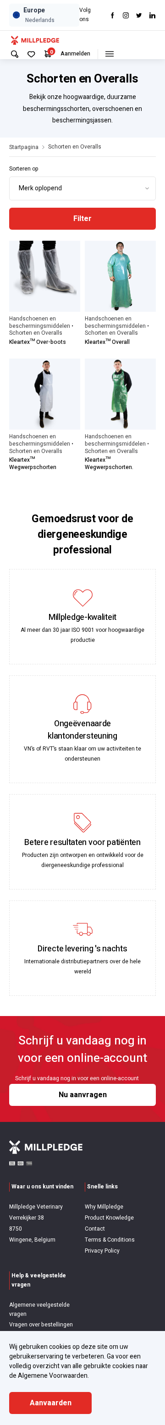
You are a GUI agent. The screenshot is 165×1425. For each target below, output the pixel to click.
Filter (82, 218)
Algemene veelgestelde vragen (39, 1309)
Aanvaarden (51, 1402)
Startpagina (23, 147)
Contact (95, 1229)
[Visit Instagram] (126, 15)
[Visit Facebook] (113, 15)
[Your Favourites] (31, 54)
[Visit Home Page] (35, 39)
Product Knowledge (109, 1218)
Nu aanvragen (83, 1094)
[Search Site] (14, 54)
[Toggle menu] (109, 54)
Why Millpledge (104, 1207)
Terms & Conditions (110, 1240)
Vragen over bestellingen (41, 1324)
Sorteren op (23, 169)
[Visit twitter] (139, 15)
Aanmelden (75, 54)
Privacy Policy (102, 1251)
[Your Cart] (47, 53)
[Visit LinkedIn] (152, 15)
